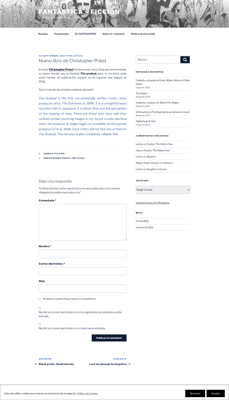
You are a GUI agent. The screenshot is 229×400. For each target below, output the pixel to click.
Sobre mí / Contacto (113, 33)
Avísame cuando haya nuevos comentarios (69, 298)
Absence (151, 156)
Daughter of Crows (157, 169)
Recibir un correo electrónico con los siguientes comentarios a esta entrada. (80, 314)
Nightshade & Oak (146, 121)
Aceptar (215, 393)
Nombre (45, 246)
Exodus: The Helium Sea (160, 144)
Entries (142, 221)
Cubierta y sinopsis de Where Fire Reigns (157, 102)
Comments (144, 227)
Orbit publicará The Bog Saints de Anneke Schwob (163, 112)
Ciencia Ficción (54, 153)
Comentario (47, 200)
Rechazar (195, 393)
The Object (142, 93)
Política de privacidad (143, 33)
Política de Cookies (87, 393)
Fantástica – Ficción (79, 11)
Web (42, 281)
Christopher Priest (61, 69)
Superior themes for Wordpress (152, 202)
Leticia (78, 56)
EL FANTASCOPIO (85, 33)
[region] (114, 392)
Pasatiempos (61, 33)
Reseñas (43, 33)
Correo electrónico (52, 263)
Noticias (78, 158)
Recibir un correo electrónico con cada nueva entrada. (72, 328)
